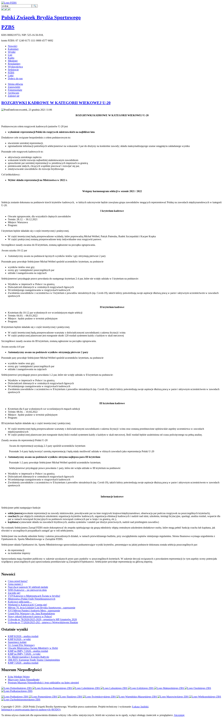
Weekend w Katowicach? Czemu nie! (27, 604)
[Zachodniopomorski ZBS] (20, 699)
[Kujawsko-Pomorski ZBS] (52, 688)
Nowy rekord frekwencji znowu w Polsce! (30, 616)
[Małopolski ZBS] (169, 688)
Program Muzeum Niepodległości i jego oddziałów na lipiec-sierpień (43, 682)
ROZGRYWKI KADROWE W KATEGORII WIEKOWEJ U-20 (56, 103)
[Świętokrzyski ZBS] (99, 696)
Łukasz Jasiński (140, 706)
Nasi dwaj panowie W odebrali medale (28, 587)
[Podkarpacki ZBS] (16, 691)
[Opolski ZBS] (198, 688)
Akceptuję (179, 715)
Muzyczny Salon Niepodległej (23, 679)
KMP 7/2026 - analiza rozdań (23, 662)
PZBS (7, 27)
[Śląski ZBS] (70, 696)
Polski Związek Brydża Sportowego (41, 17)
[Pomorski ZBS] (43, 696)
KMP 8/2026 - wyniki (19, 639)
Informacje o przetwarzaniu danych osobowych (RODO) (31, 709)
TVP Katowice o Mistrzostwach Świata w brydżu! (34, 595)
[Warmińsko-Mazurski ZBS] (137, 696)
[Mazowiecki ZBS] (173, 696)
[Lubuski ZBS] (114, 688)
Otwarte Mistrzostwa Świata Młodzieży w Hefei (33, 648)
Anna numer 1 (15, 584)
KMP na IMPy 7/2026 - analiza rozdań (28, 651)
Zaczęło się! (14, 593)
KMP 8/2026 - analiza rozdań (23, 636)
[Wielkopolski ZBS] (205, 696)
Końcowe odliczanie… (20, 601)
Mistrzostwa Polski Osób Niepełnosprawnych (31, 598)
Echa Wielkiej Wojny (19, 676)
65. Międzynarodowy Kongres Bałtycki (28, 656)
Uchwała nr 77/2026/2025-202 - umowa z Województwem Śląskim (43, 622)
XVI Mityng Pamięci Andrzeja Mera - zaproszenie (34, 610)
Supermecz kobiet (17, 642)
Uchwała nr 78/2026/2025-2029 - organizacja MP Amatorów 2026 (42, 619)
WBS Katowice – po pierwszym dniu (27, 590)
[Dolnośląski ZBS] (16, 688)
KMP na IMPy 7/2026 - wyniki (24, 654)
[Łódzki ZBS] (141, 688)
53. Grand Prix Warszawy (21, 645)
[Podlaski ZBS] (15, 696)
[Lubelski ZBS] (87, 688)
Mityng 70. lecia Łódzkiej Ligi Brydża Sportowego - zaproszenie (41, 607)
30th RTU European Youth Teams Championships (34, 659)
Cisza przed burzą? (18, 581)
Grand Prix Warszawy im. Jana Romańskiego (31, 613)
